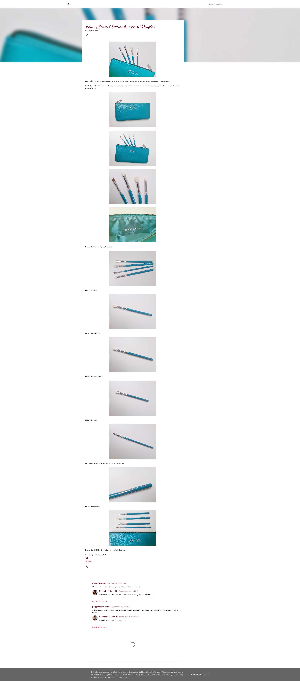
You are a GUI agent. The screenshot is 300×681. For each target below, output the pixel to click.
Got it (207, 675)
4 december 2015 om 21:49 (128, 591)
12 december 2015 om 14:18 (120, 607)
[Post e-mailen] (86, 558)
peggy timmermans (100, 606)
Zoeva (88, 561)
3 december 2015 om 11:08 (116, 583)
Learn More (195, 675)
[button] (86, 35)
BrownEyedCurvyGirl (87, 4)
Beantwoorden (99, 601)
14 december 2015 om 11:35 (129, 617)
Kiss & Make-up (99, 583)
